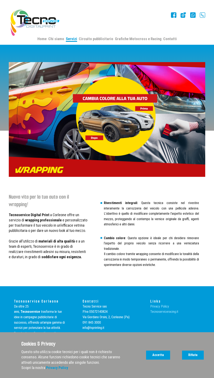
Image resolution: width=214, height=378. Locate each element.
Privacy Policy (159, 306)
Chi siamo (56, 39)
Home (42, 39)
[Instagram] (183, 15)
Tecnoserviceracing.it (164, 312)
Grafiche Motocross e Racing (138, 39)
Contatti (170, 39)
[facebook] (173, 15)
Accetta (158, 355)
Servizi (71, 39)
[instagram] (193, 15)
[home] (35, 22)
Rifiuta (192, 355)
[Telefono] (202, 15)
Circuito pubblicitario (96, 39)
